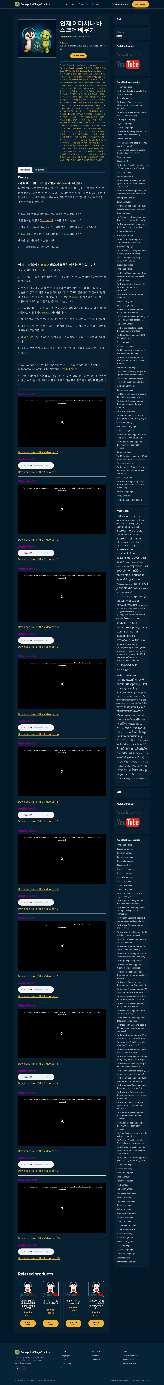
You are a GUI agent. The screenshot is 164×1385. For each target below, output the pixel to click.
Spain (64, 369)
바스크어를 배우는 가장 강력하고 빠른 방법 (88, 108)
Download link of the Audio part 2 (38, 559)
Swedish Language (125, 301)
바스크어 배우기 (69, 91)
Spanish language (124, 235)
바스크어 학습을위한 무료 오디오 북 (80, 100)
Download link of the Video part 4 (38, 714)
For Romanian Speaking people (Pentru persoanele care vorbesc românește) (131, 484)
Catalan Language (124, 390)
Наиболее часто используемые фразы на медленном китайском (131, 647)
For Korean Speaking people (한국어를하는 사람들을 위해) (83, 68)
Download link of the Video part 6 (38, 889)
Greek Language (123, 213)
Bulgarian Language (125, 346)
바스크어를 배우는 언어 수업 (71, 111)
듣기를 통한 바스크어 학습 (76, 79)
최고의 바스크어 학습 (97, 154)
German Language (124, 463)
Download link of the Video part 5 (38, 801)
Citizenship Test (123, 161)
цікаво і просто (134, 688)
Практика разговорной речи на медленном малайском (130, 657)
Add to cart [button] (28, 1323)
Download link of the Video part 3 (38, 627)
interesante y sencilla (128, 534)
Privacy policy (128, 1359)
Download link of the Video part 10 (39, 1238)
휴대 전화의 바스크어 (94, 160)
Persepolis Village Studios (33, 4)
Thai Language (123, 342)
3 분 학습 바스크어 (72, 71)
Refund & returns (129, 1363)
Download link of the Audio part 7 (38, 996)
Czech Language (124, 477)
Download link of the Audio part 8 (38, 1083)
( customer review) (82, 36)
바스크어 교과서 (85, 88)
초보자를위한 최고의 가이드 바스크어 (74, 154)
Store (63, 1359)
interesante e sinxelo (129, 530)
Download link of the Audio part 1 (38, 472)
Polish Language (123, 157)
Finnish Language (124, 138)
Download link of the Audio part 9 (38, 1170)
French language (124, 87)
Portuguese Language (126, 198)
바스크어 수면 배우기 (84, 91)
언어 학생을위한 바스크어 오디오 (84, 131)
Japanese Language (125, 411)
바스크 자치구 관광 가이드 (82, 85)
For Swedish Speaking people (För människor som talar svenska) (130, 445)
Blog (63, 1367)
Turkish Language (124, 127)
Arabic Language (124, 269)
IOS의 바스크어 (88, 74)
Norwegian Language (126, 119)
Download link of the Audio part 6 (38, 908)
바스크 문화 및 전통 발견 (91, 82)
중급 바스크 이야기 (82, 145)
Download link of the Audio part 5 (38, 821)
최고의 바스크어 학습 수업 (70, 157)
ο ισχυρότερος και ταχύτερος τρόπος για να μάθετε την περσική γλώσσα (130, 615)
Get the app (140, 4)
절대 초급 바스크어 (67, 145)
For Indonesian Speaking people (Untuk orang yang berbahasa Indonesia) (131, 470)
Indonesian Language (126, 367)
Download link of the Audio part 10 (39, 1258)
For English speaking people (129, 500)
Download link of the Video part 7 (38, 976)
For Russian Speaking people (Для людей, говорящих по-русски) (129, 105)
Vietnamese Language (126, 426)
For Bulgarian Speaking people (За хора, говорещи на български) (130, 287)
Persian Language (124, 491)
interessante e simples (127, 545)
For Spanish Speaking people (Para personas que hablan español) (129, 404)
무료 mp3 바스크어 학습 (72, 82)
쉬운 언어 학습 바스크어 (91, 125)
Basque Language (97, 65)
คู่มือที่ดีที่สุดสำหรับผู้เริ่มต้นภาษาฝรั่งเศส (130, 711)
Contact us (83, 4)
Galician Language (124, 176)
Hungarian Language (126, 324)
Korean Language (124, 452)
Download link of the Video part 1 (38, 452)
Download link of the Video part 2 (38, 539)
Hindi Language (123, 280)
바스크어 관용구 (72, 88)
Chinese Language (124, 422)
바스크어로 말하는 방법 (88, 102)
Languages (65, 1356)
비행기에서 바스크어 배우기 (73, 117)
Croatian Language (125, 430)
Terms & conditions (130, 1356)
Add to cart (78, 55)
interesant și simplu (128, 538)
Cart (73, 4)
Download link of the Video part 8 (38, 1063)
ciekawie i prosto (127, 516)
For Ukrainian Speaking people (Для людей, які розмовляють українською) (130, 183)
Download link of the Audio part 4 (38, 734)
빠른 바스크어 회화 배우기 (74, 122)
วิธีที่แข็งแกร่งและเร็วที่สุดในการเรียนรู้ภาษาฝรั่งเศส (132, 757)
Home (65, 4)
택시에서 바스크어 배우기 (90, 157)
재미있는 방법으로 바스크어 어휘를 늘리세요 (87, 143)
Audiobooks (66, 1363)
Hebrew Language (124, 246)
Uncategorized (123, 1258)
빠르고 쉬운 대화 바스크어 (95, 117)
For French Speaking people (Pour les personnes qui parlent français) (131, 360)
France (73, 369)
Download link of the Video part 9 (38, 1151)
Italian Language (123, 202)
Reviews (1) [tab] (39, 170)
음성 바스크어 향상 (94, 137)
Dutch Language (123, 172)
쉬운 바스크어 (90, 122)
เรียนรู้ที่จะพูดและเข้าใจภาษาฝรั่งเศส (132, 774)
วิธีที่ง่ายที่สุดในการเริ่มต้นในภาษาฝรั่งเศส (131, 749)
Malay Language (123, 496)
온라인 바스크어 (87, 134)
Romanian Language (125, 231)
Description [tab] (24, 170)
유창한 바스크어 (80, 137)
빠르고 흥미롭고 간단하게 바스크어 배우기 (76, 120)
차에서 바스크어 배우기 (77, 148)
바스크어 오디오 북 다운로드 (73, 97)
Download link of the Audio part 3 (38, 646)
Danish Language (124, 98)
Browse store (121, 4)
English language (124, 123)
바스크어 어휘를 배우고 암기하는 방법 (77, 94)
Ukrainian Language (125, 386)
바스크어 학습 (90, 97)
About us (95, 4)
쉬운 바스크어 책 (75, 125)
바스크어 (63, 183)
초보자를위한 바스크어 (73, 151)
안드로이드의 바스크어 (81, 128)
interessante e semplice (128, 542)
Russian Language (124, 265)
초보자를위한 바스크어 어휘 (93, 151)
